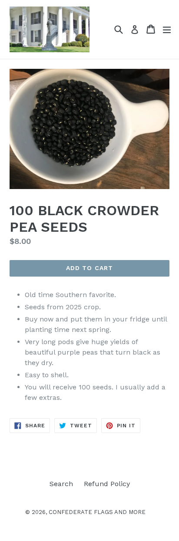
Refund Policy (107, 484)
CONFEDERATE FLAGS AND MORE (97, 512)
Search (61, 484)
